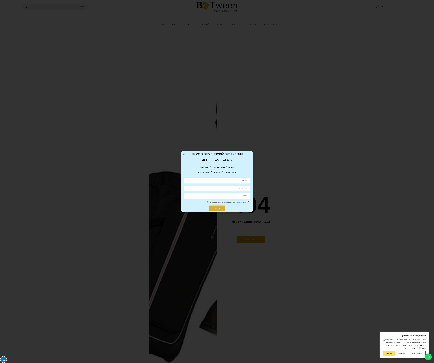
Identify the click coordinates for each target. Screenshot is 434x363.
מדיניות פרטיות (410, 348)
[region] (404, 345)
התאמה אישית (417, 354)
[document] (217, 181)
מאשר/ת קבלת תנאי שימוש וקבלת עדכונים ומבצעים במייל (226, 202)
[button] (428, 357)
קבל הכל (389, 354)
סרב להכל (401, 354)
